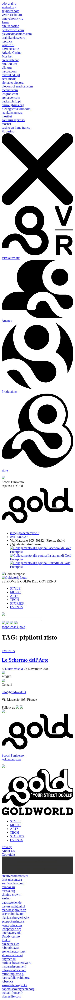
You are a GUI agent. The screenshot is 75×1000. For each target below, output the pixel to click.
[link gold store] (4, 623)
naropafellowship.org (16, 977)
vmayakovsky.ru (12, 18)
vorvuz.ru (8, 45)
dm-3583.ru (9, 64)
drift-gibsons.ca (12, 879)
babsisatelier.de (11, 902)
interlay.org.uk (11, 932)
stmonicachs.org (12, 955)
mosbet (6, 124)
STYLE (15, 588)
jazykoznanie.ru (12, 112)
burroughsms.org (13, 105)
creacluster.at (10, 60)
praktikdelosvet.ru (13, 37)
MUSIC (15, 592)
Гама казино (10, 49)
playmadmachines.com (17, 34)
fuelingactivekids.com (16, 109)
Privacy (7, 847)
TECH (14, 599)
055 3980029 (19, 537)
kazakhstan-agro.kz (14, 985)
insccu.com (9, 71)
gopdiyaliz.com (12, 925)
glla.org (7, 67)
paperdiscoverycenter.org (18, 989)
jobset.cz (7, 981)
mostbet (7, 116)
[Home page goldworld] (14, 577)
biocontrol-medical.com (17, 86)
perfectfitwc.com (13, 30)
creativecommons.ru (15, 876)
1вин (5, 22)
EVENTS (16, 607)
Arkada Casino (11, 52)
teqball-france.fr (12, 992)
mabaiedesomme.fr (14, 966)
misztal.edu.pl (11, 75)
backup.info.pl (11, 101)
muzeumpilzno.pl (13, 974)
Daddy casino (11, 936)
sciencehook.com (13, 913)
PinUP (6, 940)
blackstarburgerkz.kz (15, 917)
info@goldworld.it (14, 692)
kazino (6, 898)
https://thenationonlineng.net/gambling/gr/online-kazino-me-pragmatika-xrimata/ (37, 867)
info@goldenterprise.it (24, 533)
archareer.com (11, 97)
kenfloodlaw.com (13, 883)
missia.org (8, 891)
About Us (8, 851)
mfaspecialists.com (14, 970)
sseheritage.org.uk (13, 951)
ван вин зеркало (13, 120)
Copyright (8, 854)
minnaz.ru (8, 887)
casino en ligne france (16, 127)
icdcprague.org (11, 929)
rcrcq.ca (7, 41)
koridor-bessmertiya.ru (16, 962)
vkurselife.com (11, 996)
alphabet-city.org (13, 82)
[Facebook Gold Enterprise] (41, 552)
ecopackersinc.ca (13, 921)
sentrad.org (9, 7)
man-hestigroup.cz (14, 910)
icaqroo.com (10, 94)
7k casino (8, 131)
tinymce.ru (9, 959)
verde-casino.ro (12, 14)
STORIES (17, 603)
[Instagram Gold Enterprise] (41, 559)
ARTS (14, 596)
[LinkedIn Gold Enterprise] (41, 567)
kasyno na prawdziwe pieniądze (37, 861)
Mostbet (7, 56)
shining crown (11, 894)
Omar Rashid (14, 669)
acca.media (9, 79)
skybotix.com (10, 11)
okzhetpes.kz (10, 944)
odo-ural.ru (9, 3)
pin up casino (10, 26)
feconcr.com (10, 90)
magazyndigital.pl (13, 906)
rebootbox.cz (10, 947)
